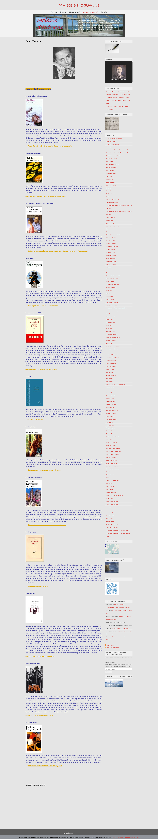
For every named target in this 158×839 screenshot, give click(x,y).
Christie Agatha (110, 217)
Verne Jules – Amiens (112, 501)
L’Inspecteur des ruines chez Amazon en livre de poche (47, 525)
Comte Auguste (110, 232)
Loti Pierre (109, 343)
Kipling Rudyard (110, 331)
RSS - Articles (111, 645)
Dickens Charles (110, 249)
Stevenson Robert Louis (112, 480)
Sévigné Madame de (111, 463)
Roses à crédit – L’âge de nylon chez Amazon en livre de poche (50, 146)
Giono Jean (109, 290)
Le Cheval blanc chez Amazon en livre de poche (44, 470)
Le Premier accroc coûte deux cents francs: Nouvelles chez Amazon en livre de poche (58, 251)
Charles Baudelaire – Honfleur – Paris (117, 97)
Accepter (114, 837)
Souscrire (109, 672)
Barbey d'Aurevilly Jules (113, 156)
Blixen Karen (109, 176)
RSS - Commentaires (113, 647)
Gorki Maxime (110, 296)
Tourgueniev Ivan (111, 492)
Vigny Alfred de (110, 510)
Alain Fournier (110, 141)
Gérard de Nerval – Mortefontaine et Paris (118, 92)
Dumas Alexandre (111, 255)
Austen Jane (109, 147)
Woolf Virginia (110, 521)
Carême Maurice (110, 194)
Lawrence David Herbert (113, 337)
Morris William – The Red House (115, 384)
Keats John (109, 328)
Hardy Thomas (110, 299)
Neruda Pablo (110, 390)
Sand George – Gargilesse (113, 451)
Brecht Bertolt (110, 182)
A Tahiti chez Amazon (35, 420)
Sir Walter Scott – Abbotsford (120, 628)
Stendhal (108, 478)
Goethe (108, 293)
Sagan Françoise (111, 445)
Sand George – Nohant (112, 454)
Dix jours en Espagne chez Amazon (40, 715)
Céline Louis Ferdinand (112, 199)
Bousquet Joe (110, 179)
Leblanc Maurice (111, 340)
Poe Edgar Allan (111, 404)
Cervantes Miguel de (112, 202)
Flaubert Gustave (111, 273)
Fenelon (108, 267)
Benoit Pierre (110, 170)
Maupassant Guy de (111, 360)
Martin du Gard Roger (112, 358)
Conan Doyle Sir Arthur (113, 235)
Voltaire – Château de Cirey (114, 513)
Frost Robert (110, 281)
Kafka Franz (109, 325)
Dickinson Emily (110, 252)
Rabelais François (111, 419)
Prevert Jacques (111, 413)
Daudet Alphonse (111, 243)
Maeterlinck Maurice (112, 349)
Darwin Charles (110, 240)
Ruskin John (109, 439)
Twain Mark (109, 498)
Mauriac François (111, 363)
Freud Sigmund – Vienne (113, 279)
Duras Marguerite (111, 258)
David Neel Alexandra (112, 246)
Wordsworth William (112, 524)
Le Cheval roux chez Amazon (38, 586)
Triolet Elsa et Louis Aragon (114, 495)
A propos (54, 12)
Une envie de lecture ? (90, 12)
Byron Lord (109, 188)
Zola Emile (109, 536)
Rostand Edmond (111, 434)
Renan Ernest (110, 425)
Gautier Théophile (111, 287)
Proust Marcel (110, 416)
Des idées (104, 12)
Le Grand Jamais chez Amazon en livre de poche (45, 766)
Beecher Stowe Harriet (112, 164)
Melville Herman (111, 366)
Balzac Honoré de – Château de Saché (117, 150)
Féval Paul (109, 270)
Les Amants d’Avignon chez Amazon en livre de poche (47, 196)
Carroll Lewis (110, 197)
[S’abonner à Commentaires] (105, 647)
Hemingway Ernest (111, 305)
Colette (108, 229)
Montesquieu (109, 381)
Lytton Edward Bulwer (112, 346)
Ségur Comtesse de (111, 460)
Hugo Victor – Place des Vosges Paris (116, 308)
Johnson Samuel (110, 322)
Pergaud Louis (110, 399)
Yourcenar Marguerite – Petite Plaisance (118, 533)
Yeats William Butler (112, 527)
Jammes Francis (110, 317)
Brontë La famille (111, 185)
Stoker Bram (109, 483)
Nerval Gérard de (111, 393)
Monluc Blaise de (111, 375)
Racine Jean (109, 422)
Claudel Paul (109, 220)
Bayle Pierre (109, 161)
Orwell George (110, 396)
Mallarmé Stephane (112, 355)
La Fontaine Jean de (111, 334)
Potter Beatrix (110, 407)
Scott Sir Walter (111, 457)
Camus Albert (110, 191)
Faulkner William (111, 264)
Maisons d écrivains (79, 5)
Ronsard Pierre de (111, 431)
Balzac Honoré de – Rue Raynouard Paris (118, 153)
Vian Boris (109, 507)
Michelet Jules (110, 369)
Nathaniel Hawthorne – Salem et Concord (118, 94)
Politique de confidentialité (132, 837)
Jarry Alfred (110, 319)
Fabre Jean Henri (111, 261)
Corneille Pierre (111, 238)
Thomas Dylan (110, 486)
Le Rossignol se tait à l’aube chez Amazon (42, 369)
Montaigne (109, 378)
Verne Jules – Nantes (112, 504)
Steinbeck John (110, 475)
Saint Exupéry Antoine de (113, 448)
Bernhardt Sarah (111, 173)
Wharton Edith (110, 516)
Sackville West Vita (111, 442)
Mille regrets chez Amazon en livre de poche (43, 306)
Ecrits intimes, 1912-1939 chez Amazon (41, 656)
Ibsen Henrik (109, 314)
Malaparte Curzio (111, 352)
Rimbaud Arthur (110, 428)
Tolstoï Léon (109, 489)
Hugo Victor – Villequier (113, 311)
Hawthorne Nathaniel (112, 302)
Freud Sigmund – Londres (113, 276)
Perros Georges (110, 401)
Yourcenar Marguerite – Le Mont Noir (117, 530)
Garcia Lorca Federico (112, 284)
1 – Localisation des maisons (114, 138)
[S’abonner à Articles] (105, 645)
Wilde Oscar (109, 519)
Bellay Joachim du (111, 167)
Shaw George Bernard (112, 469)
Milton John (109, 372)
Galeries (63, 12)
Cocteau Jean (110, 223)
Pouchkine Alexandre (112, 410)
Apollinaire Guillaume (112, 144)
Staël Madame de (111, 472)
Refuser (120, 837)
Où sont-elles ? (74, 12)
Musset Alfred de (111, 387)
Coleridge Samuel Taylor (113, 226)
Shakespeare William (112, 466)
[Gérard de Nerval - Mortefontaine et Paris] (112, 123)
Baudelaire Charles (111, 159)
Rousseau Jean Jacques (113, 437)
